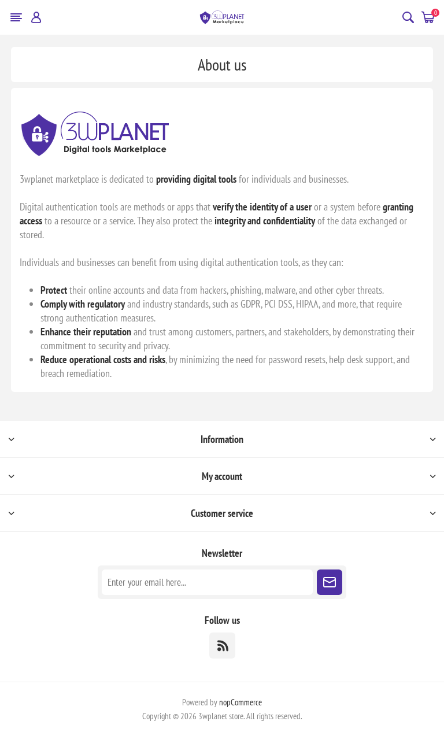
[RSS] (222, 646)
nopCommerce (240, 702)
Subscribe (329, 582)
